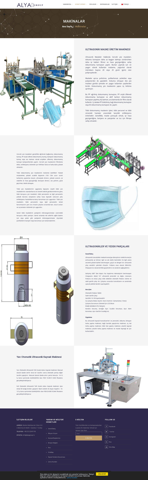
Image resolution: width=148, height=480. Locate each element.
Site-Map (112, 447)
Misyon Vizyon (52, 433)
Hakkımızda (67, 4)
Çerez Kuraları (72, 478)
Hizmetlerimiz (80, 4)
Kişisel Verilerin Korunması (56, 457)
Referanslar (105, 4)
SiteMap (51, 452)
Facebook (112, 426)
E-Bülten (88, 438)
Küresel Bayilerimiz (54, 438)
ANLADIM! (102, 474)
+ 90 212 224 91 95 (30, 431)
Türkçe (126, 4)
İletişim (115, 4)
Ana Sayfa (67, 26)
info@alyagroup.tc (29, 435)
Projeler (93, 4)
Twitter (111, 432)
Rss (49, 447)
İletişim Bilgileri (53, 443)
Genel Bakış (52, 428)
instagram (112, 437)
